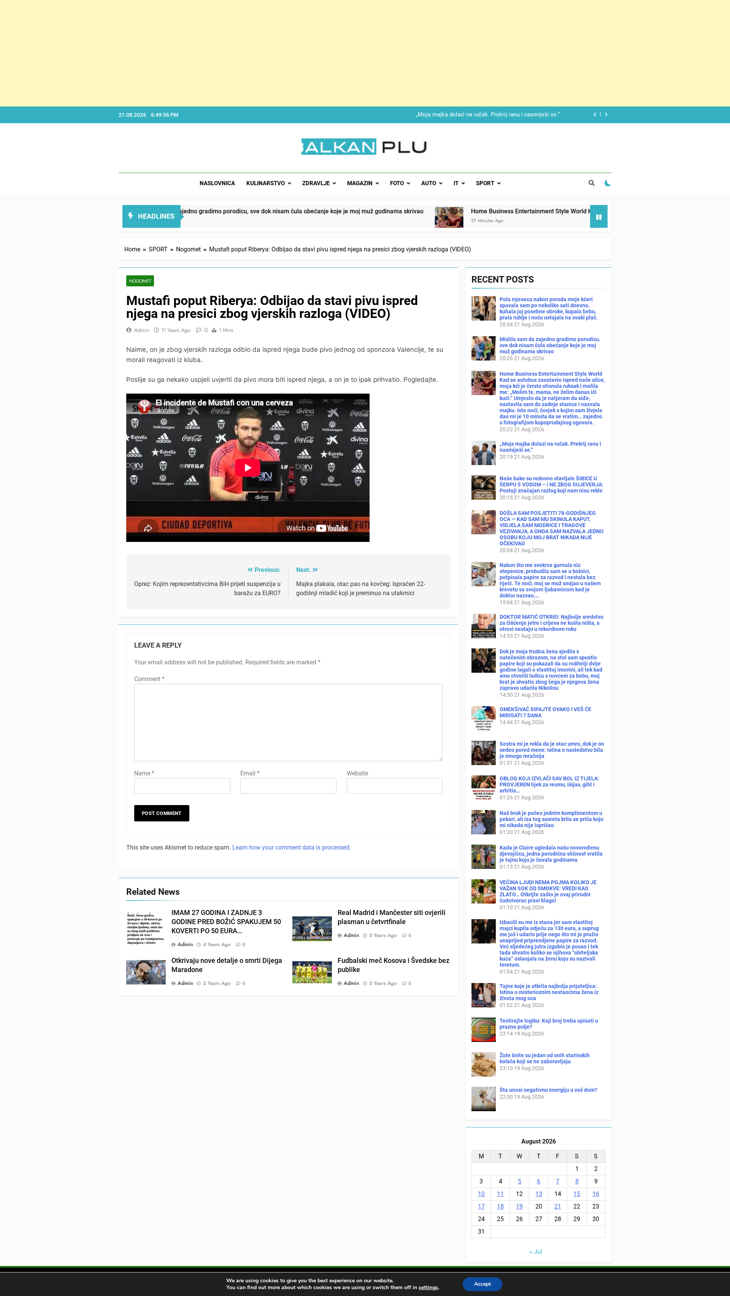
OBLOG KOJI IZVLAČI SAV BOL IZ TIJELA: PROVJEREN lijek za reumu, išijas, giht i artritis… (549, 784)
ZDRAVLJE (316, 183)
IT (456, 183)
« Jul (535, 1251)
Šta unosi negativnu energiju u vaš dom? (548, 1090)
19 (519, 1206)
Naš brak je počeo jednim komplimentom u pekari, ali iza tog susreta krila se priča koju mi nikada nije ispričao (551, 819)
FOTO (397, 183)
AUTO (428, 183)
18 (500, 1206)
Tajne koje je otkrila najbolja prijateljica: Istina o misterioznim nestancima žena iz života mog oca (549, 992)
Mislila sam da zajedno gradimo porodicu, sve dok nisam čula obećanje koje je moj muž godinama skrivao (204, 211)
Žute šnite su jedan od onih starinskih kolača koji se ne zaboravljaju (545, 1058)
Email (250, 773)
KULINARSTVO (265, 183)
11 (500, 1194)
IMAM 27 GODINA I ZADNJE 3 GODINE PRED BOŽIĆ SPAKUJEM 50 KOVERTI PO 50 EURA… (226, 922)
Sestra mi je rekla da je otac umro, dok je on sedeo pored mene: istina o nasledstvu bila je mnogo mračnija (552, 750)
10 (481, 1194)
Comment (149, 679)
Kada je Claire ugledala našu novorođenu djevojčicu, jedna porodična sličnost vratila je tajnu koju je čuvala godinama (551, 854)
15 (576, 1194)
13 (538, 1194)
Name (144, 773)
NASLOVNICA (217, 183)
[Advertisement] (228, 53)
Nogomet (140, 281)
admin (141, 330)
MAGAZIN (360, 183)
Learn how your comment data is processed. (291, 847)
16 (595, 1194)
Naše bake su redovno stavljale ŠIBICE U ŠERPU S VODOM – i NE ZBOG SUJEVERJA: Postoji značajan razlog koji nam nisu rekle (551, 484)
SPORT (485, 183)
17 (481, 1206)
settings (428, 1287)
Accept (482, 1284)
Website (357, 773)
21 (557, 1206)
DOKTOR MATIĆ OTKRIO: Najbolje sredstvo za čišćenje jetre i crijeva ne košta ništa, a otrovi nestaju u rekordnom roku (551, 623)
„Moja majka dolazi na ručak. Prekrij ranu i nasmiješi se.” (488, 115)
